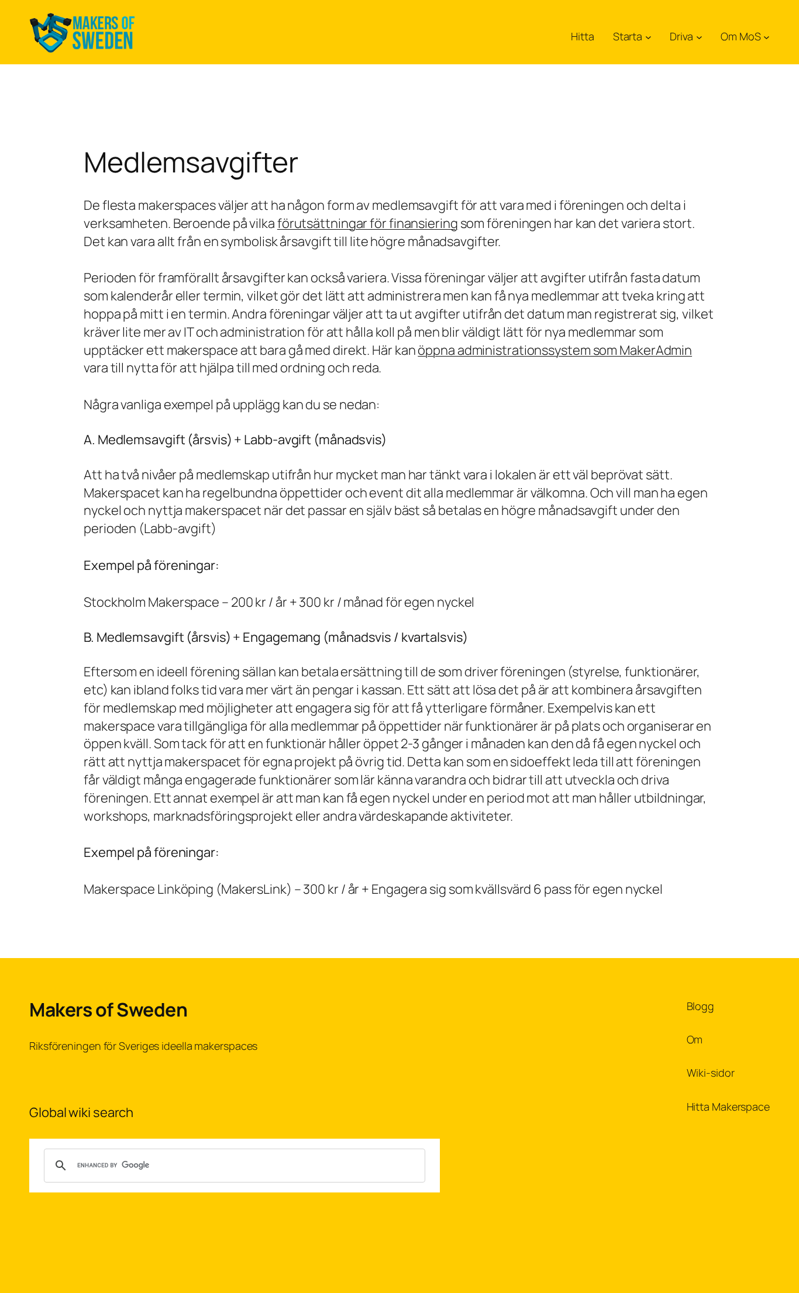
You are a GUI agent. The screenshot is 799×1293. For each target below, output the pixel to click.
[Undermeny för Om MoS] (766, 36)
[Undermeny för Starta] (648, 36)
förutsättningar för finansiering (367, 223)
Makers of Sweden (108, 1009)
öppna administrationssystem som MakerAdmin (555, 350)
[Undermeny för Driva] (699, 36)
